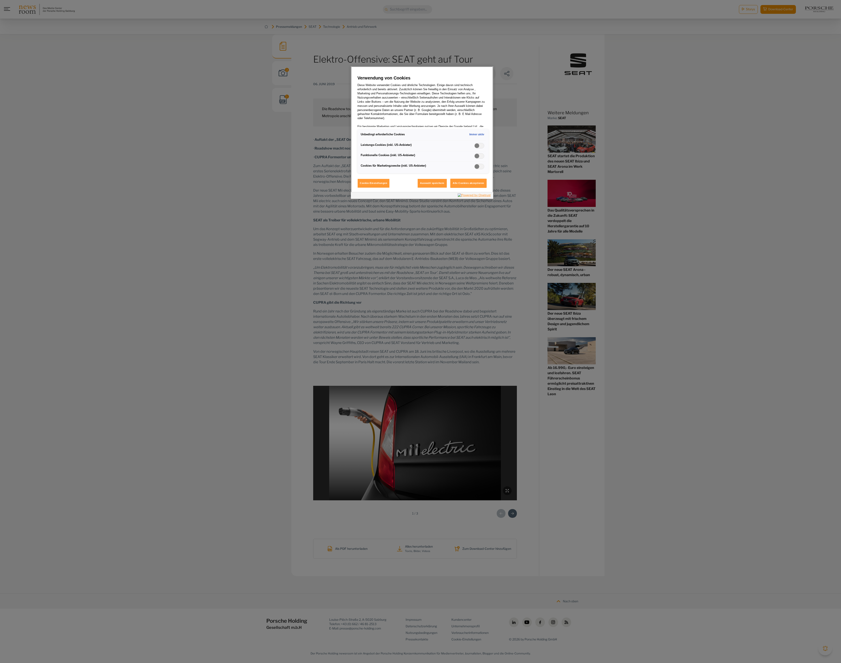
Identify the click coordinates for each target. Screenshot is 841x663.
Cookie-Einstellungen (373, 183)
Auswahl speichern (432, 183)
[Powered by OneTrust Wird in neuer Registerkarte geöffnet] (474, 196)
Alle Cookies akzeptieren (468, 183)
